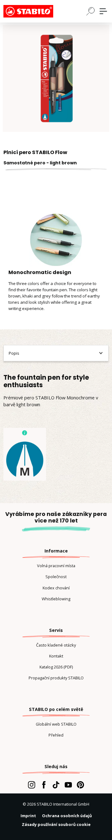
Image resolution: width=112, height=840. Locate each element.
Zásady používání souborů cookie (56, 824)
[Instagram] (31, 784)
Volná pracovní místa (56, 565)
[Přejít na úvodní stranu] (34, 11)
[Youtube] (68, 784)
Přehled (56, 735)
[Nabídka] (103, 11)
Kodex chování (56, 588)
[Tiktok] (55, 784)
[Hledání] (91, 11)
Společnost (56, 576)
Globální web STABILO (56, 724)
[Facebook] (43, 784)
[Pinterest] (80, 784)
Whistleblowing (56, 599)
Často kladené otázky (56, 645)
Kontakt (56, 656)
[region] (56, 78)
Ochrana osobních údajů (67, 815)
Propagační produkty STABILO (56, 678)
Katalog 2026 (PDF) (56, 667)
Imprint (28, 815)
